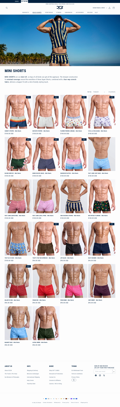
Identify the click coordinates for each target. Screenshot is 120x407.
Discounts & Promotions (56, 374)
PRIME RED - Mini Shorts (39, 300)
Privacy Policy (75, 377)
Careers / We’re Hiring (55, 383)
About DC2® (8, 370)
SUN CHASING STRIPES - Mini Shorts (70, 215)
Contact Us (52, 377)
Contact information (47, 402)
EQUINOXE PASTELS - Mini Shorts (69, 173)
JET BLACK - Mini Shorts (67, 258)
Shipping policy (84, 402)
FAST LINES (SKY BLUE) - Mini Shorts (98, 173)
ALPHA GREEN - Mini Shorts (40, 342)
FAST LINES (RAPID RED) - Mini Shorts (15, 215)
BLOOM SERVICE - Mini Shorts (13, 173)
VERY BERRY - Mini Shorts (95, 300)
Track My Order (31, 383)
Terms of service (75, 402)
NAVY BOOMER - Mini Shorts (96, 258)
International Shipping (33, 377)
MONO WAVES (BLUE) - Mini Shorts (42, 173)
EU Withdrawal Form (77, 370)
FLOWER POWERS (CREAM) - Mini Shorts (71, 131)
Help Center (30, 380)
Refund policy (57, 402)
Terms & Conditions (77, 374)
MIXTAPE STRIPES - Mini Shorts (41, 131)
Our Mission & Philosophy (12, 377)
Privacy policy (65, 402)
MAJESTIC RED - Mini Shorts (12, 300)
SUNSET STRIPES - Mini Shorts (13, 131)
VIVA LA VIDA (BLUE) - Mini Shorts (97, 131)
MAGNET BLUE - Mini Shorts (12, 342)
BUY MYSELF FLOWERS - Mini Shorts (98, 215)
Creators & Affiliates (55, 380)
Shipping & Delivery (32, 370)
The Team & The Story (11, 374)
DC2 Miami (38, 402)
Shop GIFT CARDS (54, 370)
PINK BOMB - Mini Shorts (67, 300)
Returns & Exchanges (33, 374)
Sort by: (89, 92)
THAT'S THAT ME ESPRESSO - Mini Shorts (44, 258)
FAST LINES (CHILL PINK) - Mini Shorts (43, 215)
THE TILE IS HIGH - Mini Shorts (13, 258)
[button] (7, 8)
